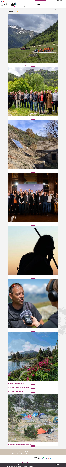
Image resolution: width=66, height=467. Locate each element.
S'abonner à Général (17, 11)
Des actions (46, 4)
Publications (11, 453)
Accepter (54, 464)
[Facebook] (58, 0)
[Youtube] (60, 0)
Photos (26, 453)
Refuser (57, 464)
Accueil (9, 9)
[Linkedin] (61, 0)
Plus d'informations (30, 466)
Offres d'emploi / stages (11, 459)
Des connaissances (37, 4)
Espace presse (19, 453)
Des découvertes (26, 4)
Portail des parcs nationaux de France (40, 0)
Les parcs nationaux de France (51, 0)
